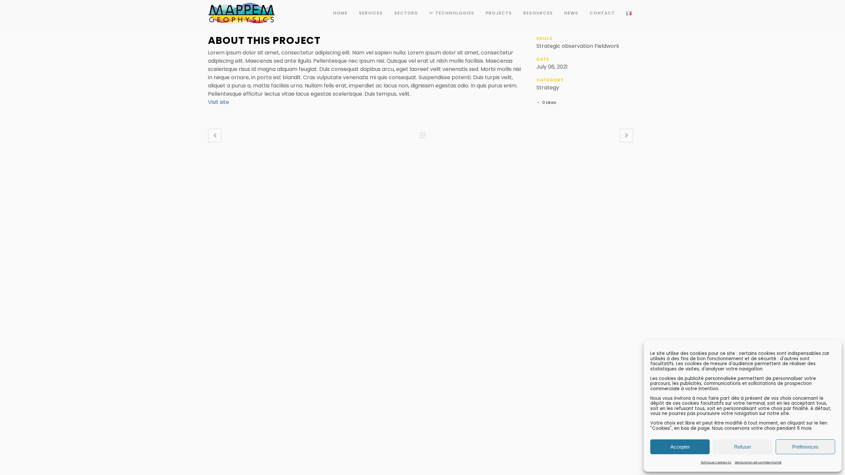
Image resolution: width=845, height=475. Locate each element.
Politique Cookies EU (716, 462)
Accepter (680, 447)
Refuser (742, 447)
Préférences (805, 447)
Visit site (218, 102)
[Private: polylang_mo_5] (208, 31)
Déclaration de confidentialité (758, 462)
